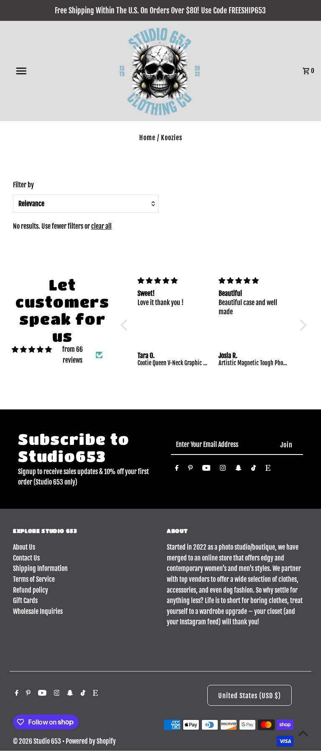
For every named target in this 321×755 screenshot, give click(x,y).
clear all (101, 226)
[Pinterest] (190, 469)
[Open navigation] (36, 71)
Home (147, 138)
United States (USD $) (249, 696)
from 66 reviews (72, 354)
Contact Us (26, 558)
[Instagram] (223, 469)
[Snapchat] (238, 469)
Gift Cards (25, 600)
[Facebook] (176, 469)
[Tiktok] (253, 469)
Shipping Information (40, 568)
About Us (24, 547)
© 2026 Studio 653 (37, 741)
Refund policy (30, 590)
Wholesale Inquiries (38, 611)
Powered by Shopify (91, 741)
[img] (32, 349)
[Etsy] (267, 469)
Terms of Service (34, 579)
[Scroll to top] (303, 733)
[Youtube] (206, 469)
